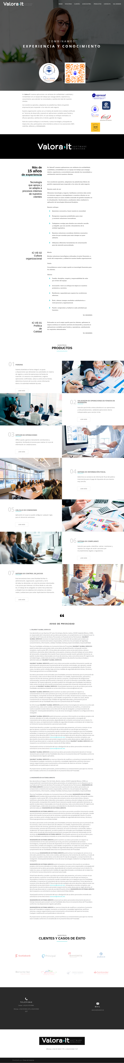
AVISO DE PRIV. (86, 4)
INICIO (60, 4)
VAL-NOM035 (117, 4)
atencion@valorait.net (57, 737)
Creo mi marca (28, 1060)
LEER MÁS (21, 391)
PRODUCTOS (97, 4)
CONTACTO (107, 4)
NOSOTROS (68, 4)
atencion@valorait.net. (57, 748)
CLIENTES (77, 4)
